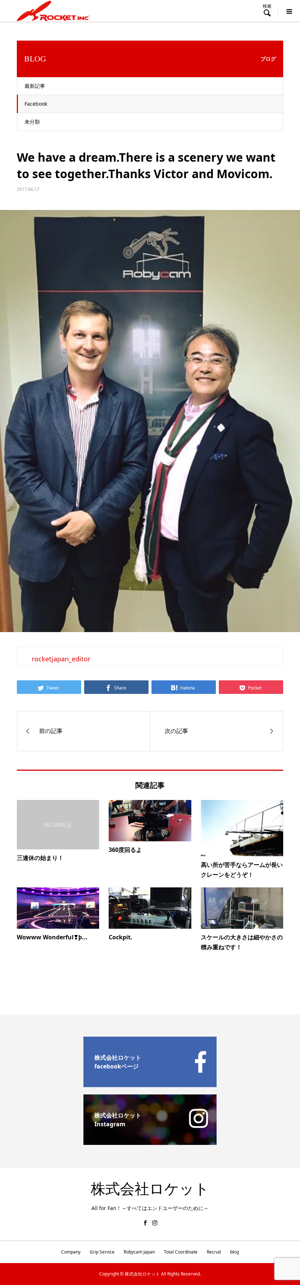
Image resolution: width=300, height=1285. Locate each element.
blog (234, 1252)
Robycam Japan (139, 1252)
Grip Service (102, 1252)
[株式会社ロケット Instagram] (150, 1142)
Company (70, 1252)
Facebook (36, 103)
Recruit (214, 1252)
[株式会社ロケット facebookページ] (150, 1084)
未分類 (32, 121)
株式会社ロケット (150, 1189)
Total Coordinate (181, 1252)
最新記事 (35, 85)
